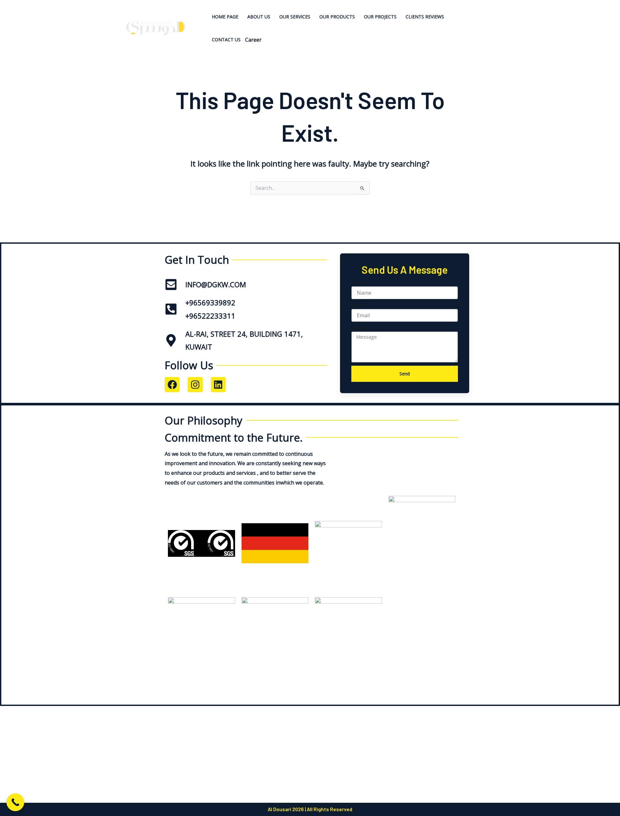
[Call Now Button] (15, 802)
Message (360, 328)
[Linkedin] (497, 18)
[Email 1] (498, 38)
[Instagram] (498, 28)
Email (357, 305)
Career (253, 39)
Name (357, 283)
